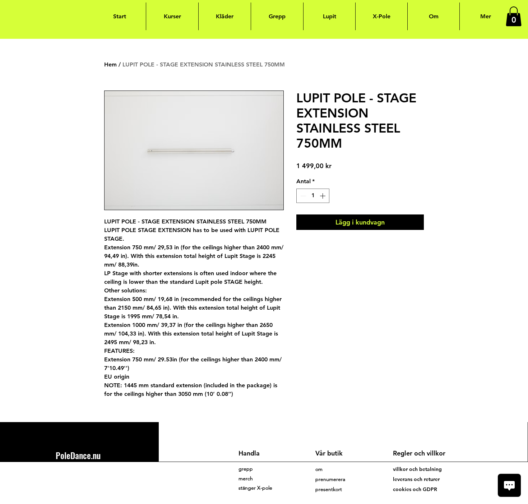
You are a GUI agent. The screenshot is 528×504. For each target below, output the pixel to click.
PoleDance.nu (78, 455)
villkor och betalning (417, 469)
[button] (513, 16)
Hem (110, 64)
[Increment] (323, 196)
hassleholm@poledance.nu (87, 475)
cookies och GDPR (415, 489)
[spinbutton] (312, 196)
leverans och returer (416, 479)
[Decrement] (302, 196)
